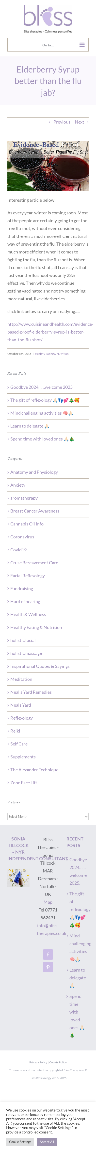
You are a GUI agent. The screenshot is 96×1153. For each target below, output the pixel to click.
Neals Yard (20, 705)
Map (48, 902)
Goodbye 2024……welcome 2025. (42, 387)
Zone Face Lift (23, 782)
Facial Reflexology (27, 575)
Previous (61, 122)
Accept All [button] (47, 1142)
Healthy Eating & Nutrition (52, 354)
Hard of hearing (25, 601)
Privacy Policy (38, 1062)
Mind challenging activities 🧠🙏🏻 (41, 413)
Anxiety (17, 485)
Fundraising (21, 588)
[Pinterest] (48, 967)
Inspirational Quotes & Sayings (40, 666)
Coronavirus (22, 536)
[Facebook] (48, 954)
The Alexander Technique (34, 769)
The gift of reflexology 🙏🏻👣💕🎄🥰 (45, 400)
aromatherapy (24, 498)
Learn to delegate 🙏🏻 (29, 426)
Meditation (21, 679)
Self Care (19, 743)
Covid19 (18, 549)
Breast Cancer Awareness (34, 511)
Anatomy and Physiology (34, 472)
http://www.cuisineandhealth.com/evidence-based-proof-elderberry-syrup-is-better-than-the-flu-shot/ (50, 331)
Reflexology (21, 718)
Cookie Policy (58, 1062)
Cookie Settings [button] (20, 1142)
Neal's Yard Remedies (31, 692)
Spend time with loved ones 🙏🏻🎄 (42, 438)
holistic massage (26, 653)
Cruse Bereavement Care (34, 562)
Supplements (23, 756)
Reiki (15, 731)
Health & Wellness (28, 614)
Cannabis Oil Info (27, 523)
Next (79, 122)
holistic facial (23, 640)
